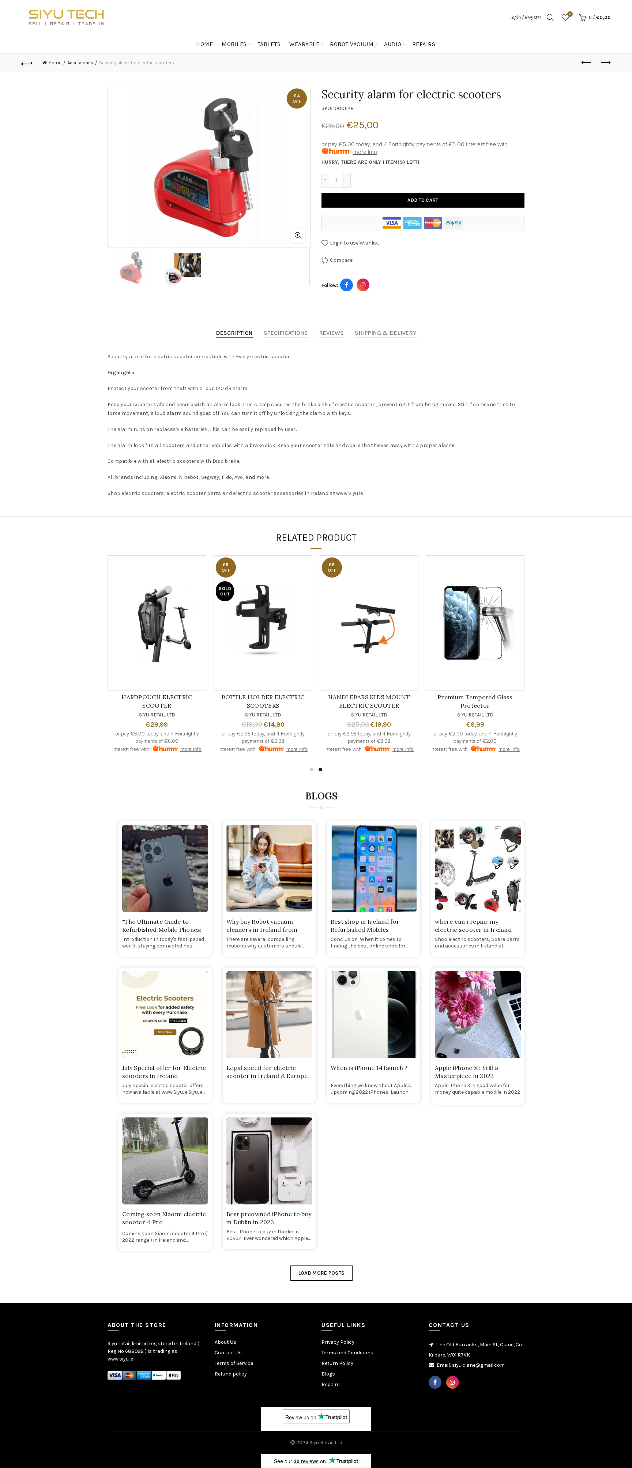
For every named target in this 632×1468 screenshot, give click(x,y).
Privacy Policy (337, 1342)
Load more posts (321, 1273)
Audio (393, 44)
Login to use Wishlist (354, 242)
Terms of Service (234, 1363)
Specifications (286, 332)
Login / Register (525, 17)
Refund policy (231, 1374)
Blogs (328, 1374)
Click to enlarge (298, 235)
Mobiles (234, 44)
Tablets (269, 44)
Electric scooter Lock (243, 697)
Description (234, 332)
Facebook (347, 285)
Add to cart (422, 200)
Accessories (80, 62)
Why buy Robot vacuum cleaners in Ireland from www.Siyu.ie (261, 929)
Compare (341, 260)
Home (204, 44)
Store (567, 44)
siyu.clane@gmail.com (478, 1365)
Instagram (363, 285)
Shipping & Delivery (386, 332)
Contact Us (596, 44)
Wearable (304, 44)
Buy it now (423, 223)
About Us (225, 1342)
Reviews (331, 332)
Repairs (424, 44)
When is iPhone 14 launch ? (369, 1067)
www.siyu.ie (120, 1359)
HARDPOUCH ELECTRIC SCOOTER (456, 701)
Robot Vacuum (351, 44)
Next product (605, 63)
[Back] (27, 63)
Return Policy (337, 1363)
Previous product (587, 63)
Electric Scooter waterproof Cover (350, 701)
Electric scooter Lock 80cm (138, 697)
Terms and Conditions (347, 1353)
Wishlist (570, 14)
